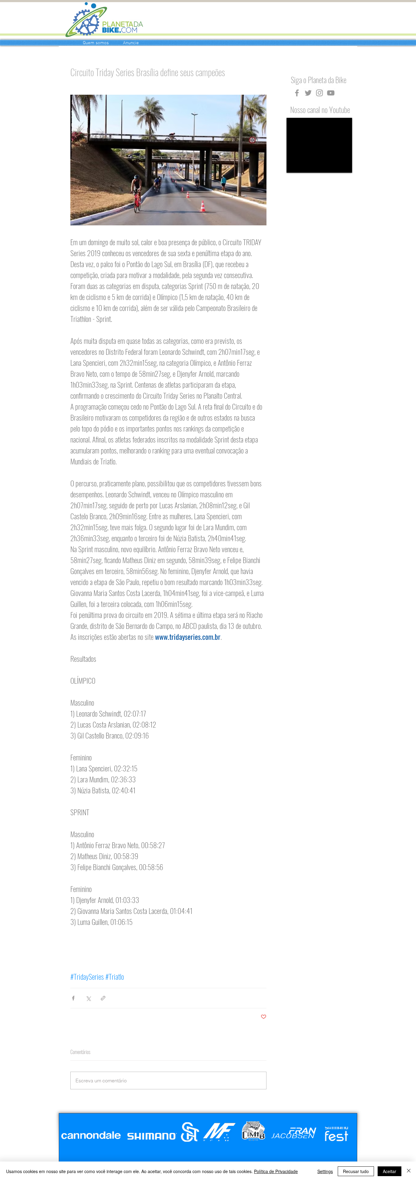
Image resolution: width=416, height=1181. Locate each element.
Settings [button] (325, 1171)
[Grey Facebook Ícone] (296, 92)
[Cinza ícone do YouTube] (330, 92)
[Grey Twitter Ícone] (308, 92)
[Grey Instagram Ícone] (319, 92)
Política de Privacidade (276, 1171)
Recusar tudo (356, 1171)
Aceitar (389, 1171)
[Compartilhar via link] (103, 998)
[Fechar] (408, 1171)
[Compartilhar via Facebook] (73, 998)
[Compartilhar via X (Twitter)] (88, 998)
